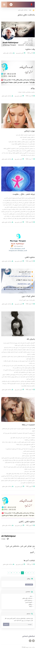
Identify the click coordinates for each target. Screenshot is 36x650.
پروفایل (30, 604)
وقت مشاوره (30, 49)
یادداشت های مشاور (8, 53)
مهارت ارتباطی (29, 131)
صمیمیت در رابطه (28, 424)
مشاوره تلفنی (30, 257)
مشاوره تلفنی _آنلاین (27, 521)
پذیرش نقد (31, 339)
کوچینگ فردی (28, 602)
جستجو (6, 624)
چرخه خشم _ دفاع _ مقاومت (24, 194)
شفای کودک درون (28, 296)
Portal (23, 647)
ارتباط (30, 606)
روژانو (33, 88)
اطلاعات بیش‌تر (29, 584)
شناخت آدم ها (29, 560)
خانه (31, 596)
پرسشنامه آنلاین (28, 600)
